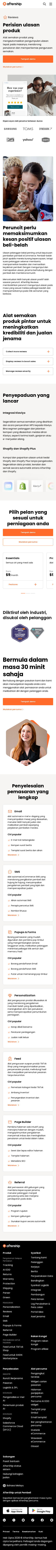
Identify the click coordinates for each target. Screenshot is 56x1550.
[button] (28, 351)
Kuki (41, 1531)
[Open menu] (50, 4)
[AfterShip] (13, 4)
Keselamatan (29, 1531)
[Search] (44, 4)
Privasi (6, 1531)
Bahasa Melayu (15, 1485)
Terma (15, 1531)
